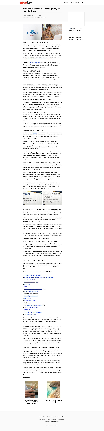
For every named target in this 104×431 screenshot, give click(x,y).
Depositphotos (55, 421)
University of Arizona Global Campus (33, 312)
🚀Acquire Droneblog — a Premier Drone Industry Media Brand (75, 30)
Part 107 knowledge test (34, 62)
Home (24, 17)
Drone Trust (27, 284)
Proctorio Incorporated (29, 300)
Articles (26, 17)
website (35, 133)
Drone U (26, 286)
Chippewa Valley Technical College (32, 275)
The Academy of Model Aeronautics (32, 305)
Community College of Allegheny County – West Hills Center (38, 277)
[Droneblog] (29, 2)
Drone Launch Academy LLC (31, 282)
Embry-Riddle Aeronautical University (33, 289)
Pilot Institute (27, 298)
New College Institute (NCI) (31, 296)
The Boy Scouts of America (31, 307)
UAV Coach (27, 309)
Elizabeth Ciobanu (27, 377)
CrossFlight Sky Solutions (30, 279)
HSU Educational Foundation (31, 291)
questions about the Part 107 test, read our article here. (39, 59)
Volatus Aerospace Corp (30, 314)
